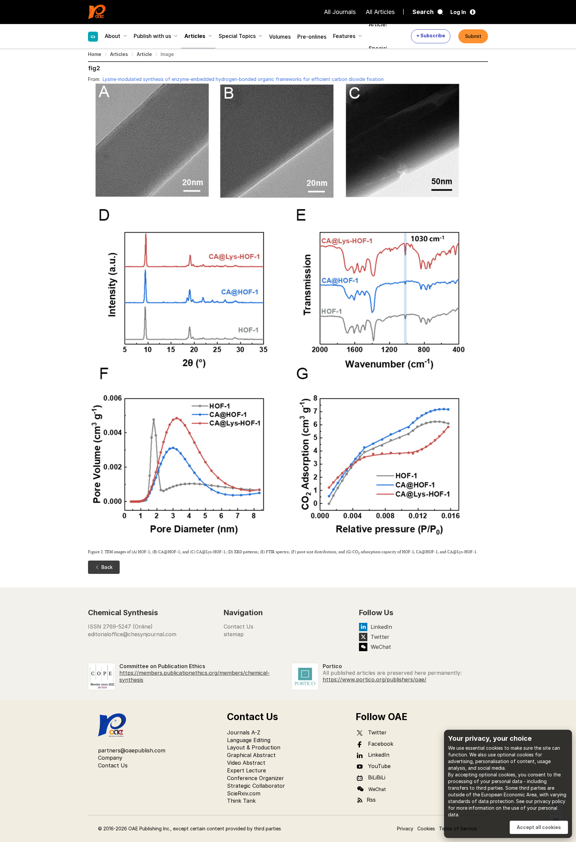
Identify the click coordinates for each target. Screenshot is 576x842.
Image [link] (167, 54)
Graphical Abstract (251, 755)
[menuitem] (93, 36)
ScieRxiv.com (243, 793)
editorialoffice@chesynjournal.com (132, 634)
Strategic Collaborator (256, 785)
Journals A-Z (243, 732)
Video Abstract (246, 762)
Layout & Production (253, 747)
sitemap (234, 634)
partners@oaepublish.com (131, 750)
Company (110, 757)
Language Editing (248, 740)
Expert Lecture (246, 770)
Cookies (426, 828)
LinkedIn (381, 627)
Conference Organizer (255, 778)
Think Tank (241, 800)
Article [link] (144, 54)
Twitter (380, 636)
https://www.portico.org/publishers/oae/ (374, 679)
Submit (473, 36)
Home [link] (94, 54)
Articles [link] (119, 54)
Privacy (405, 828)
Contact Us (238, 626)
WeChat (381, 646)
